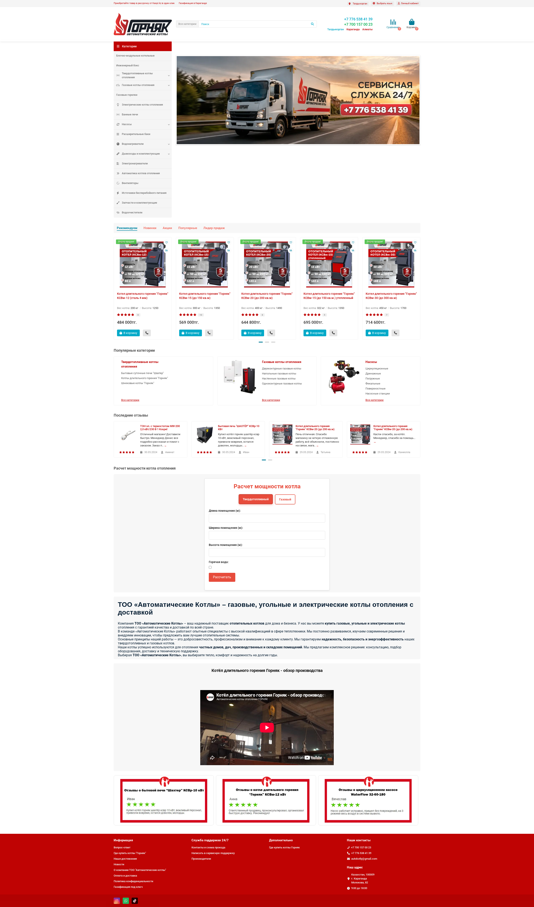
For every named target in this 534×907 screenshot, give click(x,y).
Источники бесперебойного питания (144, 192)
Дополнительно (281, 840)
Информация (123, 840)
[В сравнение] (166, 250)
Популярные (187, 228)
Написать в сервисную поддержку (213, 853)
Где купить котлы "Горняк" (130, 853)
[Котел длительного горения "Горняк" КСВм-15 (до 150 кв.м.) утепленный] (329, 264)
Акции (167, 228)
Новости (119, 864)
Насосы (127, 124)
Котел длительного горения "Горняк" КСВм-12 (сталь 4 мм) (142, 296)
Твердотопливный (256, 499)
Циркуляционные (376, 368)
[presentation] (114, 287)
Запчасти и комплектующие (139, 202)
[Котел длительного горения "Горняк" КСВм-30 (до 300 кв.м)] (391, 264)
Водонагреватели (133, 143)
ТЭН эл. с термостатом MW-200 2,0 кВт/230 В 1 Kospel (160, 428)
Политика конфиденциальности (133, 881)
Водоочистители (132, 212)
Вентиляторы (130, 183)
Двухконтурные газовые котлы (281, 368)
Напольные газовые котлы (279, 373)
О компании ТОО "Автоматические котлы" (140, 870)
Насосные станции (377, 393)
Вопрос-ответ (122, 847)
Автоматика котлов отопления (141, 173)
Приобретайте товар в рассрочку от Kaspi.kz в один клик (144, 3)
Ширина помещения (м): (226, 527)
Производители (201, 858)
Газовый (285, 499)
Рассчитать (222, 577)
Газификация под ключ (128, 886)
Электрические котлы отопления (142, 104)
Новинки (150, 228)
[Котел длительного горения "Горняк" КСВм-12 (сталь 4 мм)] (142, 264)
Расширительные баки (136, 134)
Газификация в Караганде (193, 3)
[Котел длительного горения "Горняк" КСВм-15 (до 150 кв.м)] (204, 264)
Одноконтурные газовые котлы (282, 383)
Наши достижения (125, 858)
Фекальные (372, 383)
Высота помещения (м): (226, 545)
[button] (261, 342)
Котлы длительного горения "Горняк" (144, 378)
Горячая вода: (219, 562)
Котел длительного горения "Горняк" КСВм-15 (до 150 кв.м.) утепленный (329, 296)
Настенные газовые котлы (279, 378)
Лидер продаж (214, 228)
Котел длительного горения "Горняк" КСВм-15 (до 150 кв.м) (204, 296)
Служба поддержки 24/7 (210, 840)
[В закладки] (166, 242)
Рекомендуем (127, 228)
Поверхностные (375, 388)
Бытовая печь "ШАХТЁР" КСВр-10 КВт (238, 428)
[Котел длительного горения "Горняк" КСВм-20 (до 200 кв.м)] (267, 264)
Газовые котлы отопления (138, 85)
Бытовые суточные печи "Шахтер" (142, 373)
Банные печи (130, 114)
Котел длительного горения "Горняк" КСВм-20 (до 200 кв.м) (267, 296)
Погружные (372, 378)
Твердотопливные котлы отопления (137, 75)
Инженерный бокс (127, 65)
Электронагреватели (135, 163)
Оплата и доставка (125, 875)
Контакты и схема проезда (208, 847)
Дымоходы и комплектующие (141, 153)
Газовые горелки (126, 94)
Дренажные (373, 373)
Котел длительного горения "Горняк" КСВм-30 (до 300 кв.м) (391, 296)
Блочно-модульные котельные (135, 55)
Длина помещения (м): (225, 510)
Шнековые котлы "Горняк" (137, 383)
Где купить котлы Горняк (284, 847)
